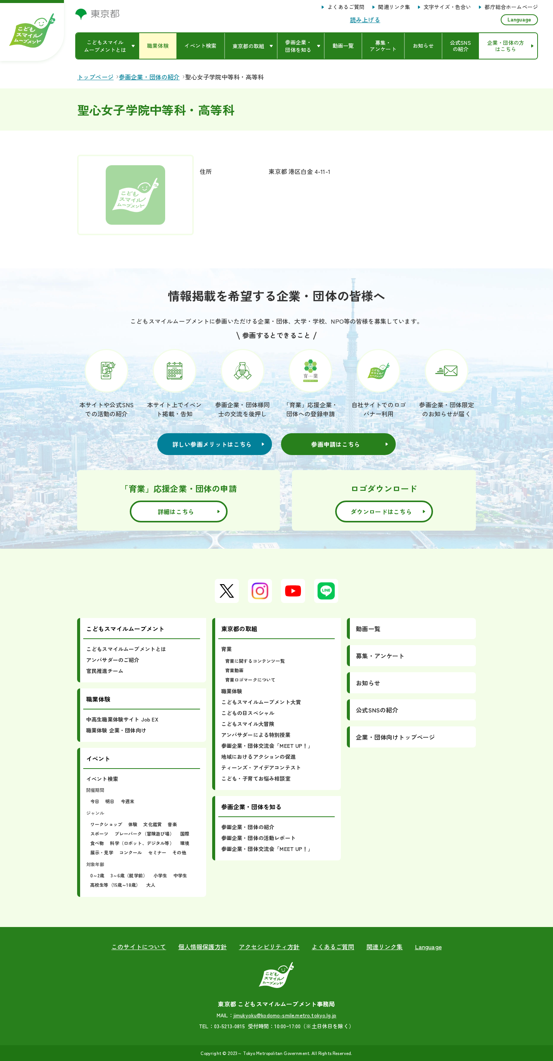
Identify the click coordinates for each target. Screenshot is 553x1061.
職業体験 (232, 691)
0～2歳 (97, 875)
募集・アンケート (380, 655)
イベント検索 (102, 778)
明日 (109, 801)
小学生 (160, 875)
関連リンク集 (394, 7)
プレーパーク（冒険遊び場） (144, 833)
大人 (150, 884)
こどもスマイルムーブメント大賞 (261, 702)
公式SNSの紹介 (377, 709)
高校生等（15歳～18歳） (115, 884)
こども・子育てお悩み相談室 (255, 778)
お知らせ (368, 682)
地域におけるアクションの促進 (258, 756)
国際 (184, 833)
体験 (132, 824)
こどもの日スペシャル (248, 713)
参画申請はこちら (335, 444)
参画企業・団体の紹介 (248, 827)
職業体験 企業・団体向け (116, 730)
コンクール (130, 852)
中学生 (180, 875)
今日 (94, 801)
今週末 (127, 801)
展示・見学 (101, 852)
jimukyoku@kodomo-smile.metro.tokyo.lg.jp (285, 1015)
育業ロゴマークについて (250, 679)
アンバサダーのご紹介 (113, 660)
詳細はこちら (176, 511)
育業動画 (234, 670)
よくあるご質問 (346, 7)
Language (519, 19)
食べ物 (97, 843)
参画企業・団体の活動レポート (258, 838)
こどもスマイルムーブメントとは (126, 649)
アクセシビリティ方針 (269, 946)
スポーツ (99, 833)
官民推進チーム (104, 670)
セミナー (157, 852)
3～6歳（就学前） (129, 875)
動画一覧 (368, 628)
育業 (226, 649)
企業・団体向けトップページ (395, 736)
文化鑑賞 (152, 824)
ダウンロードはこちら (381, 511)
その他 (179, 852)
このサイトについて (138, 946)
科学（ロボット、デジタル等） (142, 843)
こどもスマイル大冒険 (248, 724)
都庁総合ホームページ (511, 7)
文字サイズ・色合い (447, 7)
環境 (184, 843)
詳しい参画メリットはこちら (212, 444)
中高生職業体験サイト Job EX (122, 719)
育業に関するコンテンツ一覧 (255, 661)
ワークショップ (106, 824)
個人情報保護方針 (202, 946)
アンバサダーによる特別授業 (255, 734)
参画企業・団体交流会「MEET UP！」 (267, 745)
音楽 (172, 824)
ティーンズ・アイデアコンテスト (261, 767)
